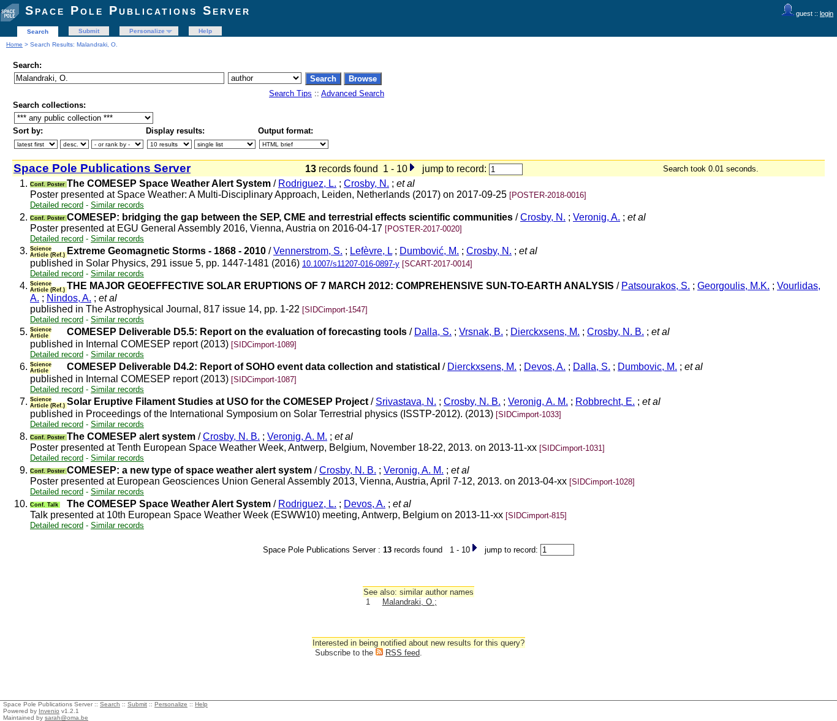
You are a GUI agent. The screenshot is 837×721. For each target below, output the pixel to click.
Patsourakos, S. (655, 286)
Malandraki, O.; (409, 601)
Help (205, 31)
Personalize (147, 31)
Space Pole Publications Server (138, 10)
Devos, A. (545, 366)
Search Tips (290, 93)
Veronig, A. (596, 217)
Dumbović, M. (429, 251)
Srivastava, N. (406, 401)
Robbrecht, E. (605, 401)
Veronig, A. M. (538, 401)
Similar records (117, 205)
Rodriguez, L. (307, 183)
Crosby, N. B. (615, 332)
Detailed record (56, 205)
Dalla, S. (433, 332)
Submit (88, 31)
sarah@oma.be (66, 717)
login (826, 13)
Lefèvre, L (371, 251)
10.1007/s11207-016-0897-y (351, 263)
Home (14, 44)
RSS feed (402, 652)
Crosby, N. (366, 183)
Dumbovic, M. (647, 366)
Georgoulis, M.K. (733, 286)
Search (37, 31)
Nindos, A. (69, 298)
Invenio (49, 711)
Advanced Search (352, 93)
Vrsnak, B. (481, 332)
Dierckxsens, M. (545, 332)
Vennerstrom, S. (308, 251)
